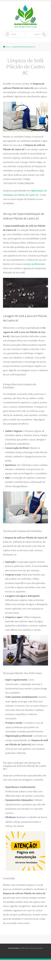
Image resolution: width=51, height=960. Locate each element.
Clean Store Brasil (13, 948)
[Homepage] (25, 16)
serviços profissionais (34, 264)
